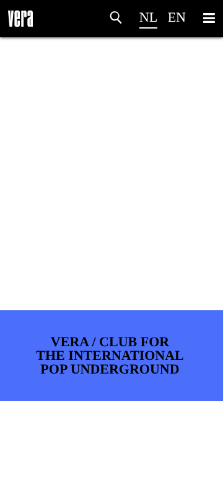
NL (148, 17)
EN (177, 17)
